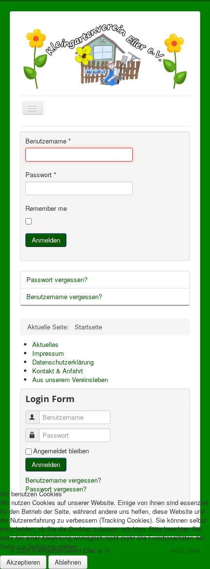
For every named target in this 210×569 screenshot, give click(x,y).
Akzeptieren (23, 562)
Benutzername (48, 141)
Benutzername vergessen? (64, 296)
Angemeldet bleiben (61, 451)
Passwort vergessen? (56, 279)
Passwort (40, 174)
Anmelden (46, 239)
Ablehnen (68, 562)
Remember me (46, 208)
